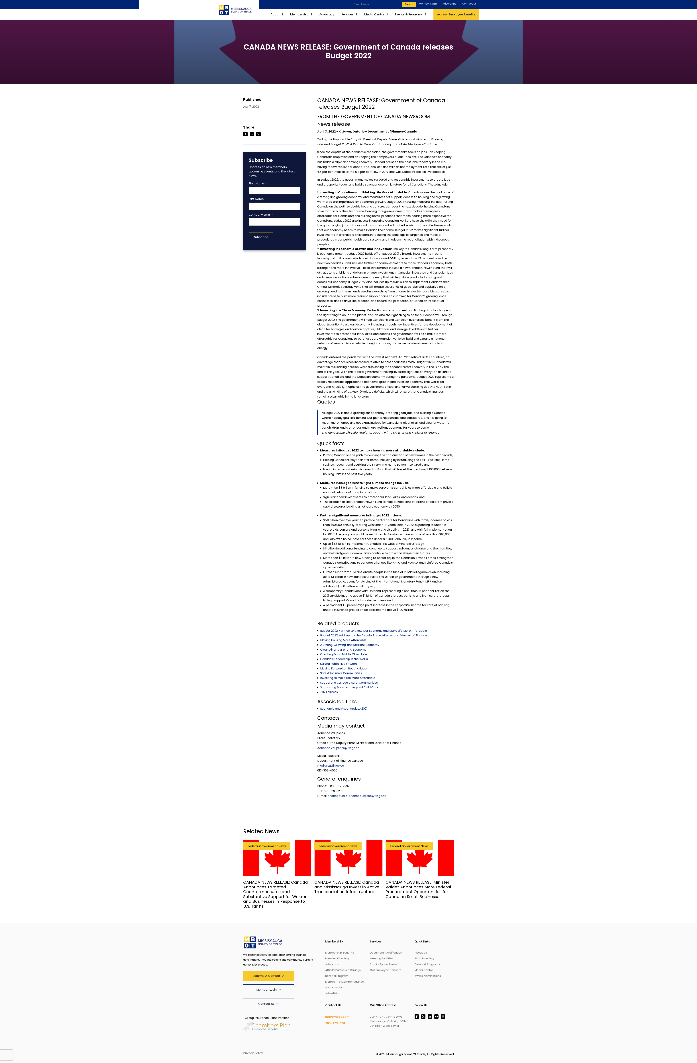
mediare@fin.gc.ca (330, 765)
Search (409, 4)
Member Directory (337, 958)
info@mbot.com (337, 1017)
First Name (257, 184)
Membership (299, 15)
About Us (421, 952)
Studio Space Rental (384, 964)
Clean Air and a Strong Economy (343, 649)
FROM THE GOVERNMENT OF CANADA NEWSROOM (373, 116)
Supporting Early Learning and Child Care (349, 687)
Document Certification (386, 952)
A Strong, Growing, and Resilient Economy (349, 645)
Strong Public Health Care (338, 664)
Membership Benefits (339, 952)
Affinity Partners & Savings (343, 970)
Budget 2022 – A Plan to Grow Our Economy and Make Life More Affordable (373, 631)
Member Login (428, 3)
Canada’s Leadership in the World (344, 659)
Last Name (257, 199)
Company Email (261, 215)
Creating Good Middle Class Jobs (343, 654)
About (275, 15)
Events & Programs (409, 15)
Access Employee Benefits (456, 14)
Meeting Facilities (381, 958)
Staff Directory (424, 958)
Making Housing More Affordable (343, 640)
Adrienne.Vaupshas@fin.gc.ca (338, 748)
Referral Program (336, 976)
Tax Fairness (329, 692)
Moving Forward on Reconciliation (344, 668)
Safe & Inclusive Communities (341, 673)
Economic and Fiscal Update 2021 (343, 708)
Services (347, 15)
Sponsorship (333, 987)
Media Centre (374, 15)
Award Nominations (428, 976)
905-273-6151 (335, 1023)
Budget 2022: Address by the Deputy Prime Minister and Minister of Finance (373, 635)
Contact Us (469, 3)
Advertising (449, 3)
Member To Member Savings (344, 981)
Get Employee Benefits (385, 970)
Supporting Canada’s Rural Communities (349, 683)
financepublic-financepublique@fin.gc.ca (357, 796)
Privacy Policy (253, 1053)
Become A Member (266, 976)
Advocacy (326, 15)
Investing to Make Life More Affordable (347, 678)
